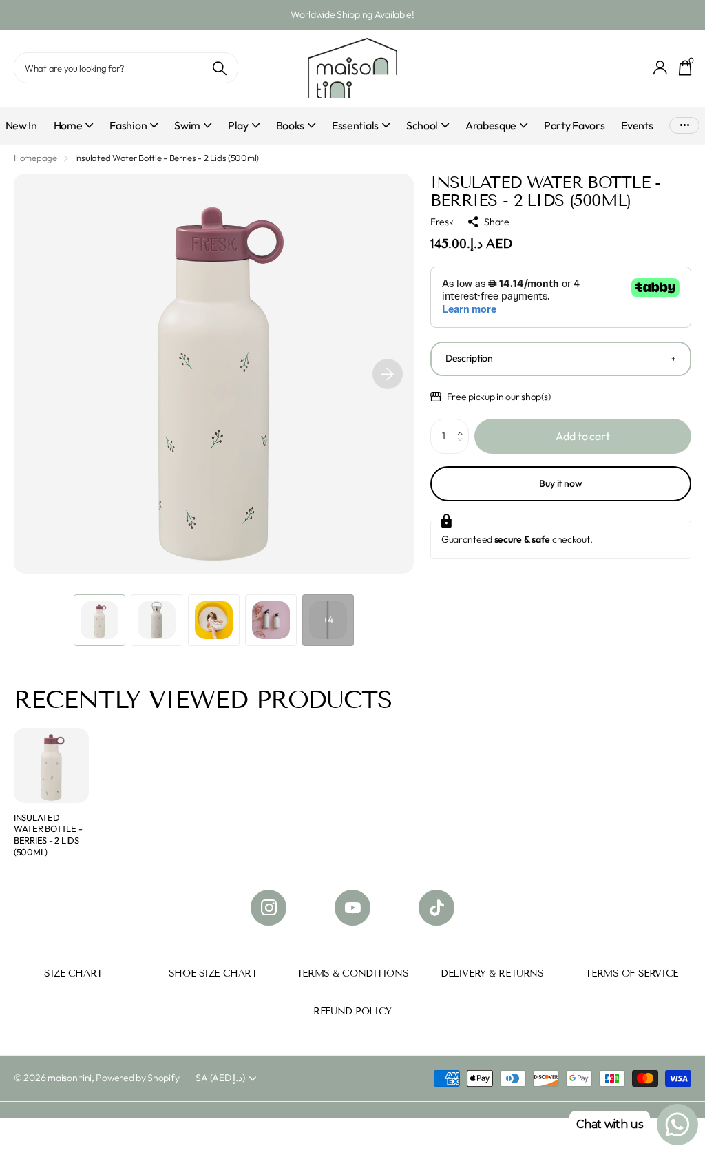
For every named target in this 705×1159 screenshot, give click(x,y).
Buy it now (560, 483)
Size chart (73, 973)
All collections (74, 133)
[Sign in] (660, 67)
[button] (387, 374)
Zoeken (219, 67)
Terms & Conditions (352, 973)
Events (637, 125)
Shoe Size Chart (213, 973)
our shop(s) (527, 396)
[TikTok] (436, 908)
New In (21, 125)
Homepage (35, 157)
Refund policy (352, 1011)
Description (469, 358)
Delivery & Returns (492, 973)
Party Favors (574, 125)
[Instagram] (268, 908)
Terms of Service (631, 973)
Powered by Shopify (137, 1078)
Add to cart (582, 436)
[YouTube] (352, 908)
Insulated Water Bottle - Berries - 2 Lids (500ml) (48, 834)
